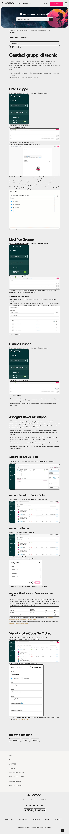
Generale (12, 32)
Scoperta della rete (16, 785)
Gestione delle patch (16, 777)
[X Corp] (13, 47)
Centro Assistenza (24, 3)
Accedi (46, 3)
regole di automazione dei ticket (19, 623)
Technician (35, 740)
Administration (15, 740)
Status (47, 819)
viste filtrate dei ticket (22, 719)
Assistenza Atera (14, 30)
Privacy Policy (9, 819)
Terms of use (23, 819)
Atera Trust (36, 819)
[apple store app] (29, 810)
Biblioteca (25, 30)
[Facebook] (10, 47)
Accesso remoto (15, 781)
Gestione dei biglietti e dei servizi (40, 30)
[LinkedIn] (17, 47)
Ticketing (25, 740)
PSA (10, 759)
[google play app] (39, 810)
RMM (10, 755)
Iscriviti (56, 3)
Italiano (57, 819)
